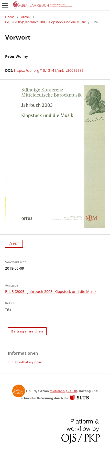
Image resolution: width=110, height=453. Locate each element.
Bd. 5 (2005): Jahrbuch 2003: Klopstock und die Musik (45, 22)
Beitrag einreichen (27, 331)
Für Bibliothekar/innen (25, 362)
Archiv (25, 17)
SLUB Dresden (79, 397)
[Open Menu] (5, 5)
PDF (15, 243)
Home (10, 17)
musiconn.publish (18, 391)
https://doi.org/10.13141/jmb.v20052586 (49, 70)
